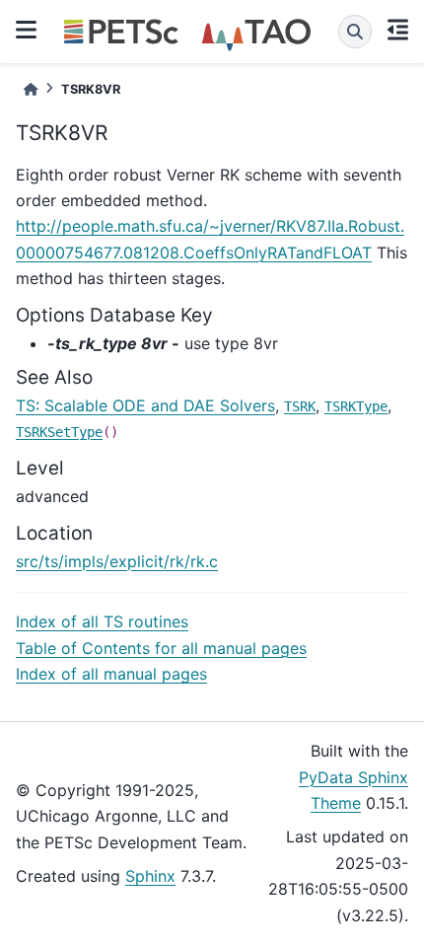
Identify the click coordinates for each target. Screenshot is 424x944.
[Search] (355, 31)
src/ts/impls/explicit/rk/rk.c (117, 561)
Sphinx (150, 876)
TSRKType (356, 406)
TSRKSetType (59, 432)
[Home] (30, 89)
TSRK (300, 406)
